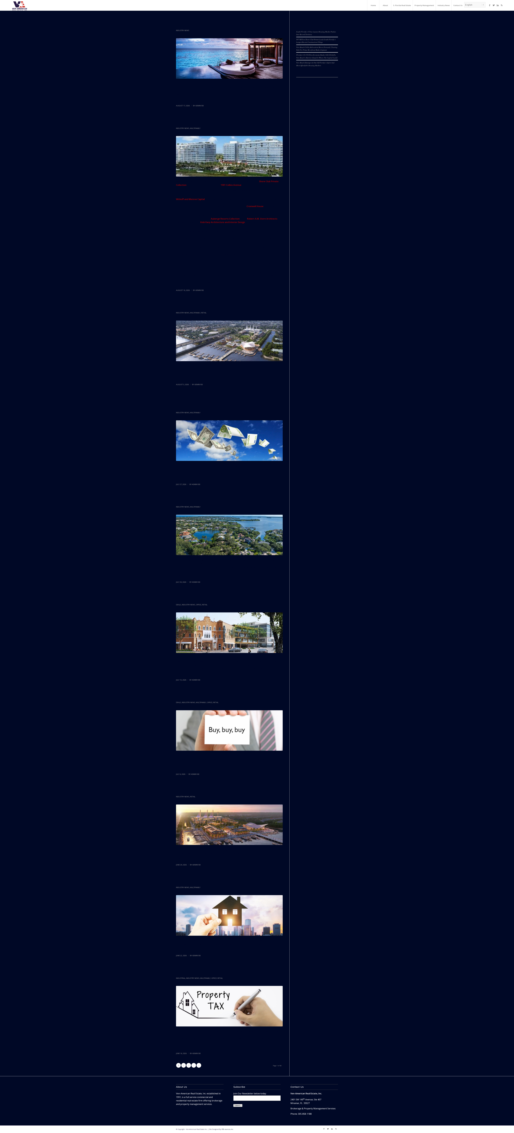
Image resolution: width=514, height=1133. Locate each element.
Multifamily (195, 128)
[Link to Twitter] (494, 5)
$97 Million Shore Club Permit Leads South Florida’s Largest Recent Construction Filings (316, 40)
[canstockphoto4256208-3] (229, 440)
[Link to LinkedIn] (498, 5)
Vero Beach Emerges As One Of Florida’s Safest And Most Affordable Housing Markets (315, 64)
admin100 (199, 105)
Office (198, 604)
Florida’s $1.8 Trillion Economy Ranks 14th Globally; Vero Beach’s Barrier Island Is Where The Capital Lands (229, 402)
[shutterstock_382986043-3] (229, 1006)
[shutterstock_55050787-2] (229, 730)
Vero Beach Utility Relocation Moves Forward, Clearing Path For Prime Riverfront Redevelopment (316, 48)
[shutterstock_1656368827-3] (229, 915)
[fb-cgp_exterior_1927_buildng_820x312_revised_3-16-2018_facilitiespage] (229, 632)
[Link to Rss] (502, 5)
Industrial (180, 978)
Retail (203, 312)
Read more (181, 98)
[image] (229, 535)
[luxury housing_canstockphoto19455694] (229, 58)
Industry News (182, 30)
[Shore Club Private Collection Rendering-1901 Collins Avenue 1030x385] (229, 156)
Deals (178, 604)
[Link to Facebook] (490, 5)
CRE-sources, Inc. (227, 1129)
